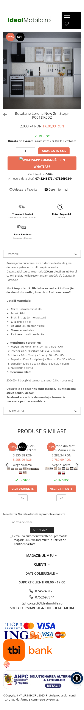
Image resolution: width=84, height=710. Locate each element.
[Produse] (67, 17)
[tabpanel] (42, 70)
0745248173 (44, 591)
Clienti (40, 564)
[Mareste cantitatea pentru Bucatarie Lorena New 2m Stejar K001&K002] (32, 150)
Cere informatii (58, 189)
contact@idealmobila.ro (44, 603)
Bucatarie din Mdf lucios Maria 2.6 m (61, 448)
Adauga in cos (54, 151)
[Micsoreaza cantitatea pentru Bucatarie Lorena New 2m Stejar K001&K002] (19, 150)
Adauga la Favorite (24, 189)
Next (77, 75)
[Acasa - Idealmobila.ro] (29, 20)
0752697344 (44, 597)
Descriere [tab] (13, 254)
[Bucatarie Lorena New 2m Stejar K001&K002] (42, 70)
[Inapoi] (3, 115)
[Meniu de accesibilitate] (77, 678)
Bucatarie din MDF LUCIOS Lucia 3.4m (22, 448)
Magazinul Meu (40, 555)
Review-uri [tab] (15, 411)
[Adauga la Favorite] (23, 497)
